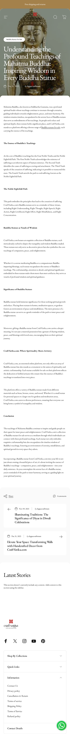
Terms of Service (14, 711)
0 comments (61, 496)
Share (11, 496)
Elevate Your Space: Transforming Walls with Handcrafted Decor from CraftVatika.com (30, 546)
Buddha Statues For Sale (14, 39)
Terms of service (14, 701)
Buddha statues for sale (50, 127)
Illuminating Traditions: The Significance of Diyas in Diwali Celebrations (33, 518)
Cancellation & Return (17, 696)
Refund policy (13, 716)
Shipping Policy (14, 706)
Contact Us (12, 685)
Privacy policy (13, 691)
